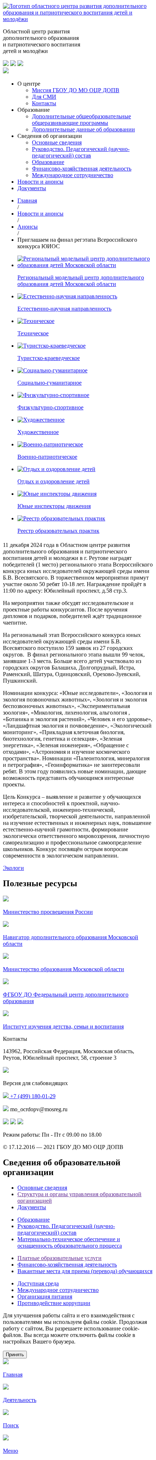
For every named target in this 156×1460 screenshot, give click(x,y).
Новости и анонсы (40, 182)
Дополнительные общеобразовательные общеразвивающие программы (81, 119)
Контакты (44, 103)
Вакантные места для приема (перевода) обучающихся (84, 1271)
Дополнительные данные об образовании (83, 129)
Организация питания (44, 1296)
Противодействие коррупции (53, 1303)
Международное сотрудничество (72, 175)
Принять (15, 1354)
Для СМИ (44, 97)
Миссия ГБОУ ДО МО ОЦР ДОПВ (75, 90)
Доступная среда (38, 1283)
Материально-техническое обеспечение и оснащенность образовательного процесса (69, 1242)
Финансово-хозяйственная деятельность (81, 168)
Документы (31, 188)
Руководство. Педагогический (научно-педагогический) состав (81, 152)
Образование (48, 162)
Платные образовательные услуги (59, 1258)
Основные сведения (57, 142)
